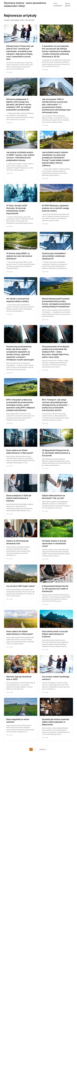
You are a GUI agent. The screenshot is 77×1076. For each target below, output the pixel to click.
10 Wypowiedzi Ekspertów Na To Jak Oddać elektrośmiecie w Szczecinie (56, 453)
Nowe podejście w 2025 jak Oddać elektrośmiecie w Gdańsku (18, 498)
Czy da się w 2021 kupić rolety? (20, 586)
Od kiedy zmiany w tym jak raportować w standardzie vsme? (54, 543)
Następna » (42, 749)
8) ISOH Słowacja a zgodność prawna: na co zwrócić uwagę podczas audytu (55, 208)
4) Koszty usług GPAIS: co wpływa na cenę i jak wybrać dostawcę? (19, 256)
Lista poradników (58, 4)
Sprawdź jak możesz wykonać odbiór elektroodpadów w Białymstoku (55, 722)
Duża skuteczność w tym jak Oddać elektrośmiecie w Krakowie (55, 634)
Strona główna (67, 4)
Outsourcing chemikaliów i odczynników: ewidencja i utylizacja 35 (54, 256)
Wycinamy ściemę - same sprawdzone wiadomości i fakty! (25, 4)
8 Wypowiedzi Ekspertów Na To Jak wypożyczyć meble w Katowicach (55, 588)
